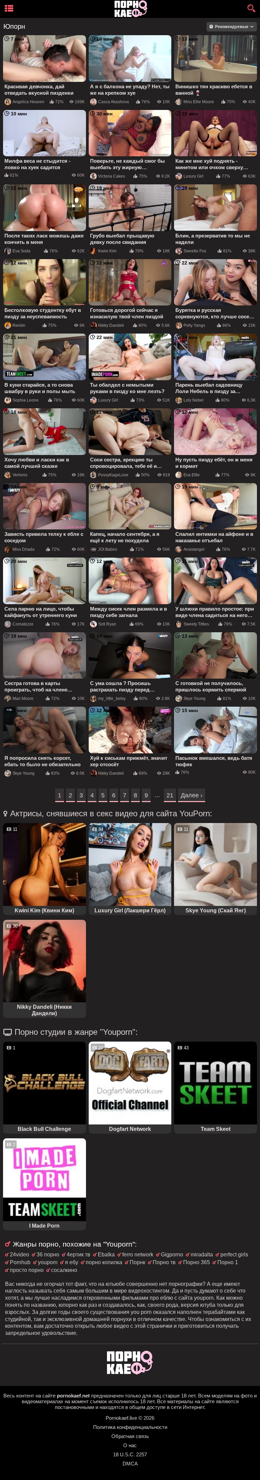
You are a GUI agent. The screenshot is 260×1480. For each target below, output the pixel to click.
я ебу (71, 1262)
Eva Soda (21, 251)
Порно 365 (196, 1262)
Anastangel (193, 549)
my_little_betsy (112, 698)
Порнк (137, 1262)
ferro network (137, 1254)
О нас (130, 1445)
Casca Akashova (113, 101)
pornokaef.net (73, 1395)
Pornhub (20, 1262)
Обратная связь (130, 1436)
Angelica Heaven (28, 101)
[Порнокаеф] (132, 9)
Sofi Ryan (107, 624)
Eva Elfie (191, 475)
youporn (48, 1262)
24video (19, 1254)
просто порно (27, 1270)
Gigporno (172, 1254)
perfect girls (234, 1254)
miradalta (202, 1254)
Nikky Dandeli (111, 325)
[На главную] (130, 1372)
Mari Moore (23, 698)
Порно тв (164, 1262)
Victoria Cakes (111, 176)
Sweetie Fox (194, 251)
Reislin (19, 325)
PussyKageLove (113, 475)
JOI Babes (107, 549)
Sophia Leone (26, 400)
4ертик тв (78, 1254)
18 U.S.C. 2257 (130, 1454)
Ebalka (106, 1254)
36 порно (48, 1254)
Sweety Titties (196, 624)
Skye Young (194, 698)
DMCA (130, 1463)
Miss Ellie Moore (198, 101)
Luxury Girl (193, 176)
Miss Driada (24, 549)
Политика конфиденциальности (130, 1427)
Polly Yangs (194, 325)
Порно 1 (227, 1262)
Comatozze (23, 624)
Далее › (191, 795)
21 (170, 795)
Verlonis (20, 475)
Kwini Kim (107, 251)
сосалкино (64, 1270)
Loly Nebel (193, 400)
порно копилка (104, 1262)
